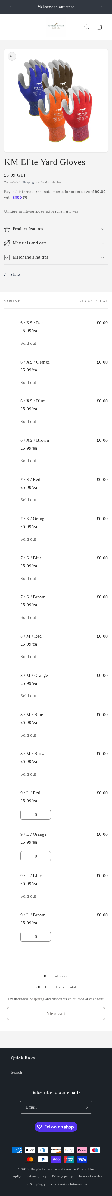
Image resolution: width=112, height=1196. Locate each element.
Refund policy (37, 1176)
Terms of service (90, 1176)
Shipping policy (41, 1184)
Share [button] (15, 274)
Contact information (72, 1184)
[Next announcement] (102, 7)
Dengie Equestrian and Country (53, 1169)
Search (16, 1072)
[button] (11, 27)
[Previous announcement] (10, 7)
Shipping (28, 182)
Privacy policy (62, 1176)
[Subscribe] (86, 1107)
